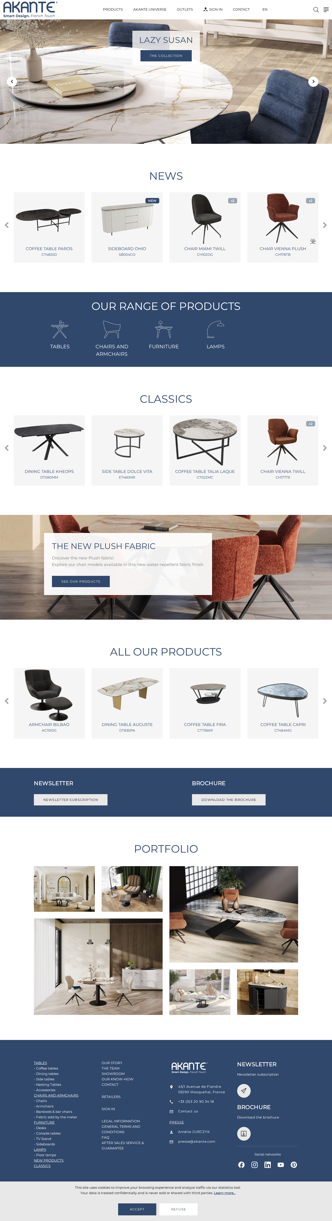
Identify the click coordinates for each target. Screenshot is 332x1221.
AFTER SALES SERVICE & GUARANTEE (123, 1145)
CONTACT (241, 9)
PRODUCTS (113, 9)
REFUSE (178, 1209)
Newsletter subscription (70, 800)
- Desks (40, 1128)
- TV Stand (42, 1139)
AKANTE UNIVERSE (149, 9)
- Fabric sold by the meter (55, 1117)
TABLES (60, 347)
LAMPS (216, 347)
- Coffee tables (46, 1068)
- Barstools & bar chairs (53, 1111)
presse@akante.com (196, 1141)
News (166, 176)
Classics (166, 399)
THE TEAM (110, 1068)
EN (264, 9)
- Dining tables (46, 1074)
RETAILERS (111, 1097)
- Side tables (44, 1079)
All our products (166, 651)
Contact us (188, 1111)
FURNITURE (164, 347)
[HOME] (30, 10)
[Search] (316, 9)
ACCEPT (137, 1209)
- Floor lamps (45, 1155)
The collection (166, 56)
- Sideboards (44, 1144)
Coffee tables (64, 879)
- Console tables (47, 1133)
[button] (12, 82)
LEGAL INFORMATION (121, 1121)
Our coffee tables (199, 982)
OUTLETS (185, 9)
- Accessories (44, 1090)
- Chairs (40, 1101)
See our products (80, 581)
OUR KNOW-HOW (117, 1079)
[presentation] (7, 225)
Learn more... (225, 1193)
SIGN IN (215, 9)
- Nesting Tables (47, 1084)
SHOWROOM (113, 1074)
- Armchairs (44, 1106)
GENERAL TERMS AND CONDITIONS (121, 1129)
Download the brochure (228, 800)
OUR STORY (112, 1063)
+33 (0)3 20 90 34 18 (196, 1101)
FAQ (105, 1137)
